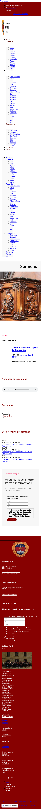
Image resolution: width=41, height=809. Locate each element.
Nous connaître (9, 40)
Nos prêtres (12, 51)
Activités (9, 70)
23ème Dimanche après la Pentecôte (25, 349)
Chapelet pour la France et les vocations (17, 444)
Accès (12, 61)
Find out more (7, 446)
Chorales (13, 113)
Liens (12, 69)
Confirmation (15, 134)
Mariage (13, 144)
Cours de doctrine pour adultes (13, 82)
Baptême (13, 130)
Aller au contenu (6, 1)
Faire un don (9, 150)
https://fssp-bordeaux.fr (10, 573)
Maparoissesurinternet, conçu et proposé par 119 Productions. (20, 805)
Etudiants (13, 88)
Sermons (5, 747)
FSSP (12, 48)
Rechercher (6, 414)
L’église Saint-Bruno (12, 55)
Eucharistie (14, 132)
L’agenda (13, 59)
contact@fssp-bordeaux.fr (11, 572)
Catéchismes (15, 77)
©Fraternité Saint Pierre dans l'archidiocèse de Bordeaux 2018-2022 (20, 801)
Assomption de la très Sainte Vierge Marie (8, 770)
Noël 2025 (5, 741)
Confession (14, 136)
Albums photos (13, 64)
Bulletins (9, 147)
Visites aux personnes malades (14, 108)
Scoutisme (14, 98)
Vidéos (12, 67)
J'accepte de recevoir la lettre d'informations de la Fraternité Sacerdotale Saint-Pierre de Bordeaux (20, 513)
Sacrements (10, 124)
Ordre (12, 145)
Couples (13, 90)
